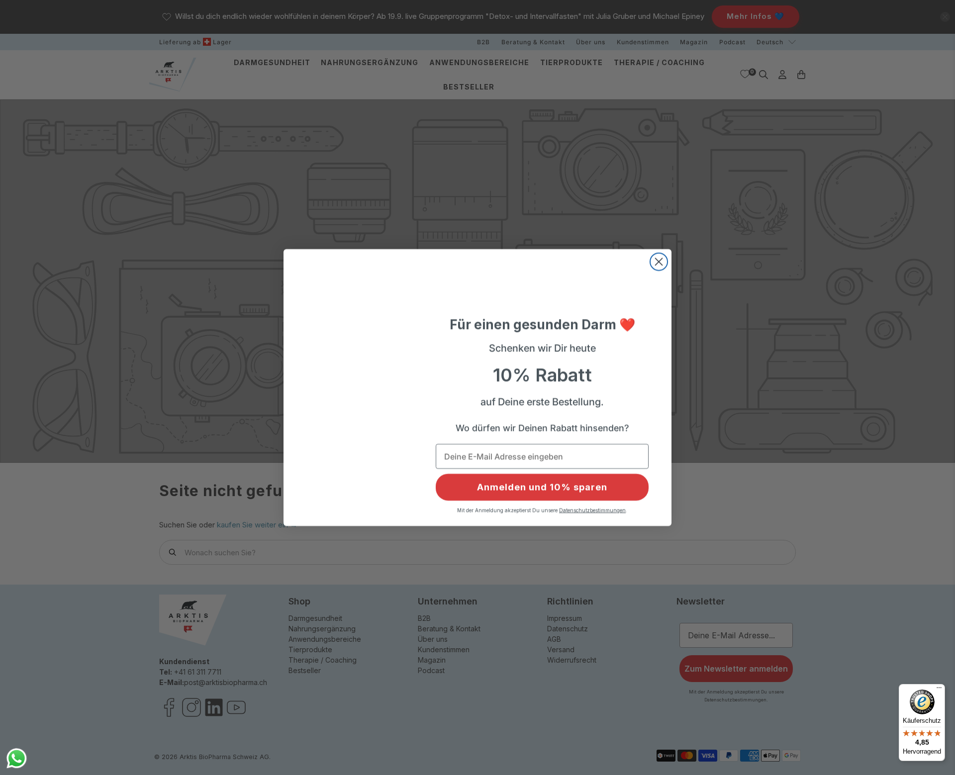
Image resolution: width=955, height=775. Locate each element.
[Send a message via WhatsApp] (16, 758)
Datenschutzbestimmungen (592, 510)
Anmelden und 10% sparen (542, 487)
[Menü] (939, 690)
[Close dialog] (659, 256)
